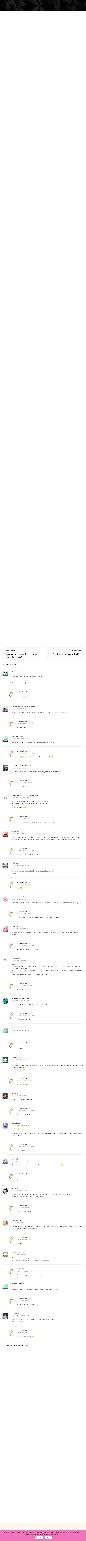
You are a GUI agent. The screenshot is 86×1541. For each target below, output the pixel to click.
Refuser (48, 1538)
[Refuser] (83, 1535)
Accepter (39, 1538)
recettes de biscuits (58, 102)
